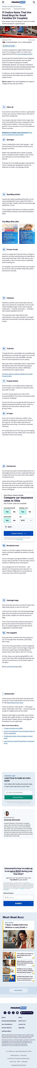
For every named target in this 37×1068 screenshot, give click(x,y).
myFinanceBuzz (6, 1031)
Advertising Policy (14, 1055)
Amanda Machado (12, 820)
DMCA (18, 1061)
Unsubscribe (24, 1061)
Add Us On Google (10, 46)
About (4, 1017)
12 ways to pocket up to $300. (13, 728)
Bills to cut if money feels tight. (12, 666)
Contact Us (21, 1024)
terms (28, 802)
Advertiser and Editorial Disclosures (12, 6)
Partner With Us (7, 1028)
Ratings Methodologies (9, 1021)
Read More (18, 990)
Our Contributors (7, 1024)
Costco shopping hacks (24, 54)
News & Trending (6, 9)
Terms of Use (13, 1061)
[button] (3, 2)
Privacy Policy (20, 539)
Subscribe (21, 1028)
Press (20, 1017)
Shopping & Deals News (19, 9)
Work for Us (22, 1021)
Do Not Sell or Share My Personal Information (18, 1058)
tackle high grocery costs (15, 703)
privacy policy (21, 802)
